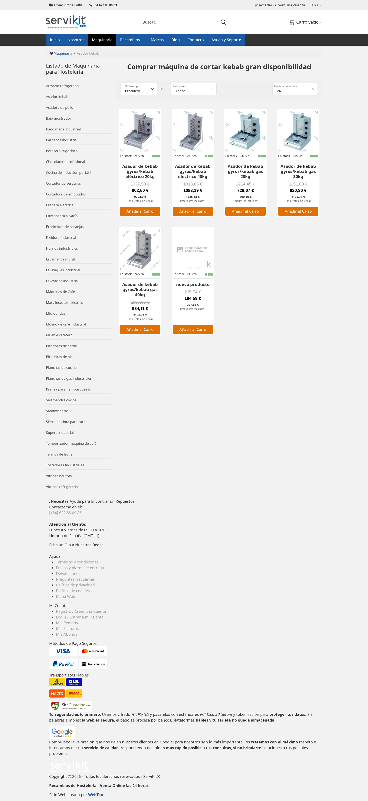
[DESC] (161, 89)
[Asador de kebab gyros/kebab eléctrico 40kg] (193, 131)
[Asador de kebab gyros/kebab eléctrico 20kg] (140, 131)
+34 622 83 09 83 (105, 5)
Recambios (130, 39)
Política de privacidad (75, 584)
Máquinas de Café (60, 291)
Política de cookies (73, 590)
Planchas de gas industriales (69, 378)
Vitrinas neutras (59, 476)
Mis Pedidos (67, 622)
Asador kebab (57, 96)
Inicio (55, 39)
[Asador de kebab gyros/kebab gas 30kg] (298, 131)
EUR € (314, 5)
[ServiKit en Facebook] (49, 550)
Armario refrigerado (62, 85)
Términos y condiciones (77, 562)
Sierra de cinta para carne (67, 421)
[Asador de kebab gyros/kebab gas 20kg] (245, 131)
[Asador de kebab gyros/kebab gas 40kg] (140, 249)
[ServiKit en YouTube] (51, 550)
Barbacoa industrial (62, 140)
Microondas (55, 313)
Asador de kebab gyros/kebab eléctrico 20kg (140, 171)
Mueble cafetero (59, 335)
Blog (175, 39)
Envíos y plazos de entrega (80, 567)
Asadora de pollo (59, 107)
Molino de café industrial (66, 324)
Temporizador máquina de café (71, 443)
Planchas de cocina (61, 367)
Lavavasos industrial (62, 281)
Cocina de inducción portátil (68, 172)
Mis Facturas (67, 628)
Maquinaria (102, 39)
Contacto (195, 39)
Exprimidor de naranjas (65, 226)
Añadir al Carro (140, 211)
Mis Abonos (66, 634)
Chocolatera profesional (65, 161)
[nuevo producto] (193, 249)
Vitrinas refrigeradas (62, 486)
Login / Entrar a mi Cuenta (80, 617)
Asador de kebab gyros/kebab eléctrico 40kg (193, 171)
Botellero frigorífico (62, 151)
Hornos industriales (62, 248)
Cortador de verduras (63, 183)
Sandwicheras (57, 411)
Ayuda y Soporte (226, 39)
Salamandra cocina (61, 400)
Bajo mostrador (58, 118)
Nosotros (76, 39)
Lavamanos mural (60, 259)
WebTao (95, 794)
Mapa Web (65, 596)
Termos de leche (59, 454)
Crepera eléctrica (59, 205)
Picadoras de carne (61, 346)
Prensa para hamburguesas (68, 389)
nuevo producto (193, 284)
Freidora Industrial (61, 237)
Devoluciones (68, 573)
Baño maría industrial (63, 129)
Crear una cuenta (290, 5)
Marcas (157, 39)
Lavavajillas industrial (63, 270)
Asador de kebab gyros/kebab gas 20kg (245, 171)
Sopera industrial (60, 432)
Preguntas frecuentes (75, 579)
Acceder (265, 5)
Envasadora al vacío (62, 216)
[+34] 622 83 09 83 (65, 512)
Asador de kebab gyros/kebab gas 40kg (140, 289)
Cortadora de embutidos (66, 194)
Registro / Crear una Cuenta (81, 611)
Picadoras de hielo (61, 356)
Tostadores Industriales (65, 465)
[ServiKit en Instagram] (50, 550)
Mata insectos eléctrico (64, 302)
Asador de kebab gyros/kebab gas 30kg (298, 171)
